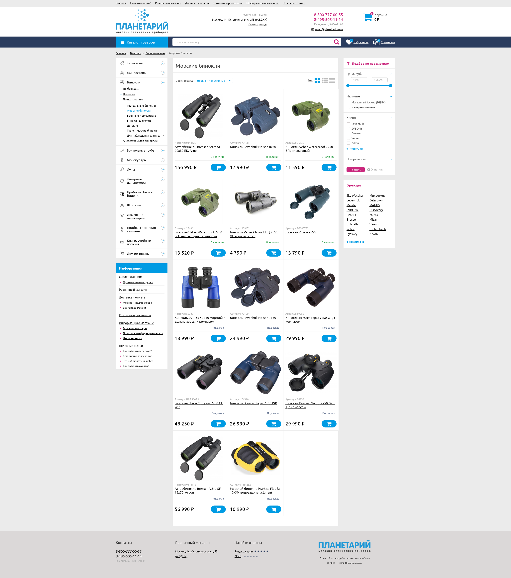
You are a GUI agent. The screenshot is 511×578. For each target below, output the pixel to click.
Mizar (373, 219)
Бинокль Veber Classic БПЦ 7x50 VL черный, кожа (253, 234)
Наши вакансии (132, 338)
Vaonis (374, 224)
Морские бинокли (139, 110)
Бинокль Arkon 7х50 (300, 232)
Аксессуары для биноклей (140, 140)
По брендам (131, 88)
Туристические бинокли (142, 130)
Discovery (376, 210)
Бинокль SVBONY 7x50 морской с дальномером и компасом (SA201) (200, 321)
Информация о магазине (263, 3)
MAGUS (374, 205)
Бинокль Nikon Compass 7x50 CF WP (199, 405)
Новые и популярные (211, 80)
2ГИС (238, 556)
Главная (121, 3)
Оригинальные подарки (138, 282)
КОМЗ (373, 214)
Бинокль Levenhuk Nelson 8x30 (253, 147)
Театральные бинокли (141, 105)
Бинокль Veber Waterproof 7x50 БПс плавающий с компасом (198, 234)
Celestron (376, 200)
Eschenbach (377, 229)
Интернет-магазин (363, 107)
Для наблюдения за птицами (145, 135)
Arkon (355, 143)
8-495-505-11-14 (328, 19)
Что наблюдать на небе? (138, 361)
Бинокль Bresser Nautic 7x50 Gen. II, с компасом (310, 405)
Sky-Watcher (355, 195)
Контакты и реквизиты (228, 3)
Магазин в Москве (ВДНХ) (369, 102)
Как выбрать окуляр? (136, 366)
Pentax (351, 214)
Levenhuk (358, 123)
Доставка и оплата (197, 3)
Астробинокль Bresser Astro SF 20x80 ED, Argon (198, 148)
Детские (132, 125)
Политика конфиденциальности (143, 333)
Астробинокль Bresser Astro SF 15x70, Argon (198, 490)
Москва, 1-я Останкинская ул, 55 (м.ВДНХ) (239, 19)
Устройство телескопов (137, 356)
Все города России (134, 307)
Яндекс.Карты (244, 551)
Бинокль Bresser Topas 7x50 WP (253, 403)
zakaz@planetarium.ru (329, 29)
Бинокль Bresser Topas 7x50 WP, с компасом (310, 319)
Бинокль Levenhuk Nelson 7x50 (253, 317)
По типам (129, 94)
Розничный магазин (168, 3)
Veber (355, 138)
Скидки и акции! (140, 3)
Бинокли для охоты (139, 120)
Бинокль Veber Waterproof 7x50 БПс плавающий (309, 148)
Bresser (356, 133)
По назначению (133, 99)
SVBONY (357, 128)
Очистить (377, 169)
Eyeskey (352, 234)
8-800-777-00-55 (328, 14)
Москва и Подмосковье (137, 302)
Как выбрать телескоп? (137, 351)
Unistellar (353, 224)
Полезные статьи (294, 3)
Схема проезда (258, 24)
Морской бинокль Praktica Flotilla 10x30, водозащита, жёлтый (255, 490)
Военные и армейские (141, 115)
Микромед (377, 195)
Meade (351, 205)
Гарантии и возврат (135, 328)
